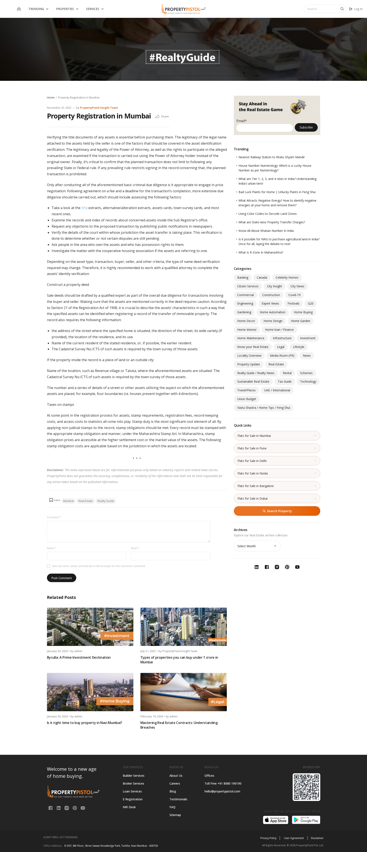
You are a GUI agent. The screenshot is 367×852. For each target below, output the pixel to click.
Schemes (306, 373)
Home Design (273, 321)
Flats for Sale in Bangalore (255, 486)
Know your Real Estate (252, 347)
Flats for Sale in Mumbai (254, 436)
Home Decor (246, 321)
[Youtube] (82, 807)
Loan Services (132, 791)
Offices (209, 776)
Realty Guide (105, 501)
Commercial (245, 295)
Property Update (248, 364)
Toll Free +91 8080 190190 (223, 783)
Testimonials (178, 799)
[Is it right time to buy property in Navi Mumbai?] (90, 692)
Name (51, 548)
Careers (174, 783)
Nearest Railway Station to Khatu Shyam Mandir (272, 157)
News (307, 355)
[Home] (18, 8)
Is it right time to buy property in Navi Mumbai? (84, 722)
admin (78, 651)
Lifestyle (298, 347)
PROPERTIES (65, 9)
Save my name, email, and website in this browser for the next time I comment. (99, 566)
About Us (175, 776)
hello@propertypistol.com (222, 791)
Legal (280, 347)
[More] (157, 117)
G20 (310, 303)
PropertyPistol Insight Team (99, 108)
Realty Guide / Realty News (255, 373)
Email (135, 548)
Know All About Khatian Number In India (266, 231)
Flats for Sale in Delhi (252, 461)
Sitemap (175, 815)
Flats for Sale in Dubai (252, 498)
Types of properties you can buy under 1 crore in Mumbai (179, 659)
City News (297, 286)
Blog (172, 791)
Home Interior (247, 330)
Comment (54, 517)
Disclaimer (317, 838)
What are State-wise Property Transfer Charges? (272, 222)
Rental (287, 373)
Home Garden (300, 321)
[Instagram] (67, 807)
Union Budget (246, 399)
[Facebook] (51, 807)
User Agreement (294, 838)
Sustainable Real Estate (253, 381)
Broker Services (133, 783)
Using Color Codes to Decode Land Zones (268, 214)
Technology (308, 381)
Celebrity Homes (287, 277)
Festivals (293, 303)
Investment (308, 338)
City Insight (274, 286)
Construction (271, 295)
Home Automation (272, 312)
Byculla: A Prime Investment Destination (79, 657)
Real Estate (85, 501)
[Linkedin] (59, 807)
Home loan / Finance (279, 330)
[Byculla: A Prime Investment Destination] (90, 627)
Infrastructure (282, 338)
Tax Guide (285, 381)
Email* (241, 120)
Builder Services (133, 776)
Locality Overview (249, 355)
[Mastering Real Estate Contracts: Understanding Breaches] (183, 692)
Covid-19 (294, 295)
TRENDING (36, 9)
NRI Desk (129, 807)
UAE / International (277, 390)
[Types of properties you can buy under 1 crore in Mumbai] (183, 627)
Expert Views (270, 303)
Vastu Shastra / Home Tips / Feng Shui (263, 408)
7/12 (84, 208)
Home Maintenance (250, 338)
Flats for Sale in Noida (252, 473)
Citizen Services (247, 286)
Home (51, 97)
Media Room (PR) (282, 355)
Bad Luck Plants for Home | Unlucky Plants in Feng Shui (277, 192)
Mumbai (68, 501)
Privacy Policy (268, 838)
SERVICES (92, 9)
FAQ (172, 807)
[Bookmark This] (54, 500)
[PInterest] (75, 807)
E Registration (133, 799)
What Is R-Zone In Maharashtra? (261, 252)
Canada (262, 277)
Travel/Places (246, 390)
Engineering (245, 303)
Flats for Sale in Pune (252, 448)
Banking (242, 277)
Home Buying (303, 312)
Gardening (244, 312)
